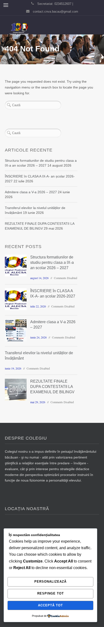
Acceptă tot (50, 605)
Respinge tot (50, 593)
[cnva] (19, 30)
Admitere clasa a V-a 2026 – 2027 (31, 192)
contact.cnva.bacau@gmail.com (55, 11)
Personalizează (50, 581)
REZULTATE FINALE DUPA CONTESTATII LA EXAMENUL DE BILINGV (52, 386)
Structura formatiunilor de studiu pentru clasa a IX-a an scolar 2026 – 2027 (52, 262)
